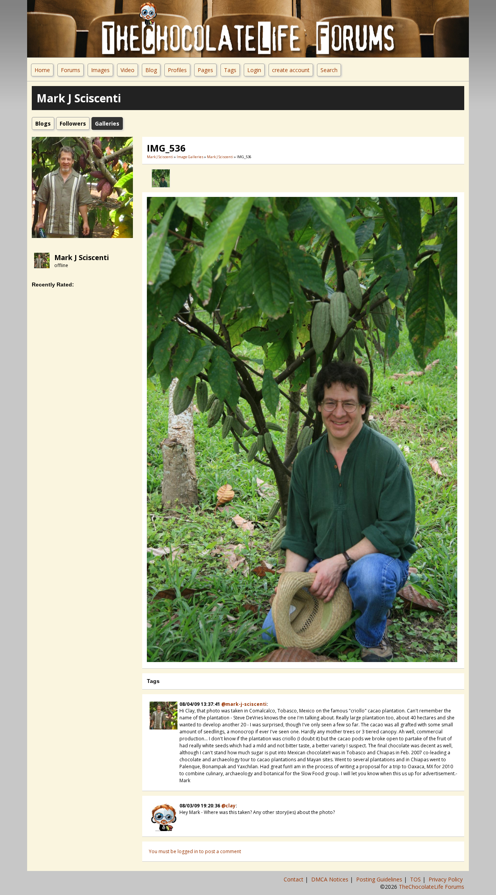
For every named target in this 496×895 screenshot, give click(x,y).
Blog (151, 70)
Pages (205, 70)
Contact (294, 879)
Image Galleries (190, 156)
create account (291, 70)
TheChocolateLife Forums (431, 886)
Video (127, 70)
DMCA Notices (330, 879)
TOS (416, 879)
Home (42, 70)
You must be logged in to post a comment (195, 851)
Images (100, 70)
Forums (70, 70)
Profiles (177, 70)
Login (254, 70)
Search (329, 70)
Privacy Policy (446, 879)
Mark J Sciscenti (81, 257)
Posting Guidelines (380, 879)
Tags (230, 70)
